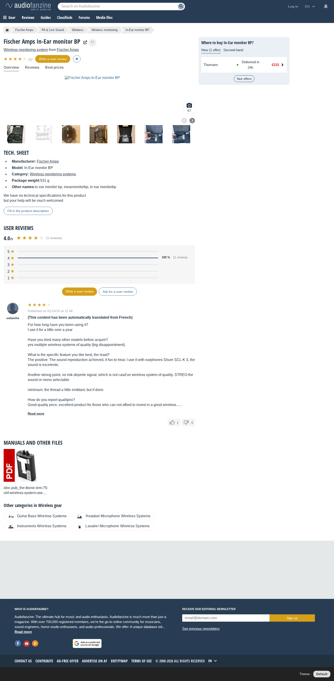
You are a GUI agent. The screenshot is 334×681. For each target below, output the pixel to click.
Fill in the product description (28, 211)
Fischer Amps (24, 30)
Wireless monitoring (104, 30)
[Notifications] (326, 6)
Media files (104, 17)
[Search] (181, 6)
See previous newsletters (201, 629)
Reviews (28, 17)
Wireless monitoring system (26, 50)
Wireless (77, 30)
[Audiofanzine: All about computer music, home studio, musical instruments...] (28, 6)
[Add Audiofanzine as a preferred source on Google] (87, 643)
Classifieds (64, 17)
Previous (184, 120)
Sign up (292, 618)
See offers (244, 79)
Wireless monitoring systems (53, 174)
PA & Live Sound (53, 30)
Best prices (54, 67)
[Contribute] (77, 59)
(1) (30, 59)
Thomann (211, 65)
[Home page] (7, 30)
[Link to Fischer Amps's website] (84, 42)
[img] (15, 59)
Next (192, 120)
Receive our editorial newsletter (209, 609)
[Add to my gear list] (92, 42)
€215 (275, 65)
